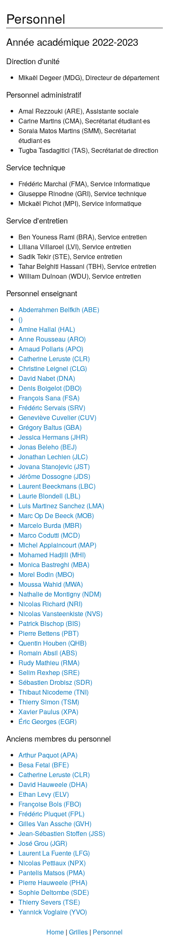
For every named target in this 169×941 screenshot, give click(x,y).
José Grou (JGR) (42, 843)
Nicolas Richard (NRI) (50, 603)
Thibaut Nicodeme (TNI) (53, 692)
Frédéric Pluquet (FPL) (51, 813)
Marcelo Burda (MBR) (50, 525)
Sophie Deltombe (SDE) (53, 892)
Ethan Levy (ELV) (43, 794)
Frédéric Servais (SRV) (51, 407)
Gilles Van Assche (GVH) (54, 823)
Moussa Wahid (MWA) (50, 584)
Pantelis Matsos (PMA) (51, 872)
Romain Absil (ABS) (47, 652)
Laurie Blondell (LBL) (49, 496)
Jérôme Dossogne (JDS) (54, 476)
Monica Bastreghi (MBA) (53, 564)
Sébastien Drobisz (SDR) (55, 682)
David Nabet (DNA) (46, 378)
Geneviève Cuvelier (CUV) (57, 417)
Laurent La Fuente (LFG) (54, 853)
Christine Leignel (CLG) (52, 368)
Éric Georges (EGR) (47, 721)
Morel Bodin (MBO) (46, 574)
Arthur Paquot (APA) (48, 755)
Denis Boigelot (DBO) (50, 388)
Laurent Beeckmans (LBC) (57, 486)
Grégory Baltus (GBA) (50, 427)
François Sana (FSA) (49, 397)
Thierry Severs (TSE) (49, 902)
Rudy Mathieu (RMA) (49, 662)
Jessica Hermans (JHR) (53, 437)
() (20, 319)
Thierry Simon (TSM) (48, 701)
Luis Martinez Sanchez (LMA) (61, 505)
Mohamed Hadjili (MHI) (52, 554)
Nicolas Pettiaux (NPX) (52, 862)
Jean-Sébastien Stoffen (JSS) (61, 833)
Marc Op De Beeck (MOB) (56, 515)
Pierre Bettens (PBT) (48, 633)
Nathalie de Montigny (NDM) (59, 594)
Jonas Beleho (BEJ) (47, 447)
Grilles (78, 932)
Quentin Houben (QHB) (52, 643)
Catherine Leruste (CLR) (54, 358)
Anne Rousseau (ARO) (52, 339)
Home (55, 932)
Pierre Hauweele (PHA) (52, 882)
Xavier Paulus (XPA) (48, 711)
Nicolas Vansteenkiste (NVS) (60, 613)
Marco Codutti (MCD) (49, 535)
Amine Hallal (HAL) (46, 329)
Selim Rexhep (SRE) (49, 672)
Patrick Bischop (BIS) (49, 623)
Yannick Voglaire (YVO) (52, 911)
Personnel (108, 932)
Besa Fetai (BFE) (43, 764)
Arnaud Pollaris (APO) (50, 348)
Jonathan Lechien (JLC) (53, 456)
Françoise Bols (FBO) (49, 804)
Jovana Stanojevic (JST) (54, 466)
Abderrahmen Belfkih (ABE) (58, 309)
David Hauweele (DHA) (52, 784)
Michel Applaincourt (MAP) (57, 545)
